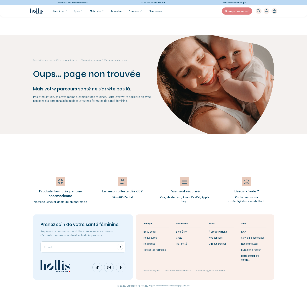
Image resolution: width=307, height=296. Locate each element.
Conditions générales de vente (210, 270)
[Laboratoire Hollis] (36, 11)
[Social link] (97, 267)
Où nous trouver (217, 243)
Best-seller (150, 231)
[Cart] (274, 11)
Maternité (181, 243)
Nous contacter (249, 243)
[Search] (259, 11)
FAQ (243, 231)
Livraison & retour (251, 249)
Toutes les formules (155, 249)
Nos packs (149, 243)
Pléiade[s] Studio (179, 285)
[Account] (266, 11)
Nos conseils (216, 237)
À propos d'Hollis (218, 231)
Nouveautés (150, 237)
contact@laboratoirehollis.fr (246, 201)
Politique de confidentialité (178, 270)
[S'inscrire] (120, 247)
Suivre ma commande (253, 237)
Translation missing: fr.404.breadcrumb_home (55, 60)
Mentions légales (152, 270)
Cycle (179, 237)
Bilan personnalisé (237, 11)
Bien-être (181, 231)
